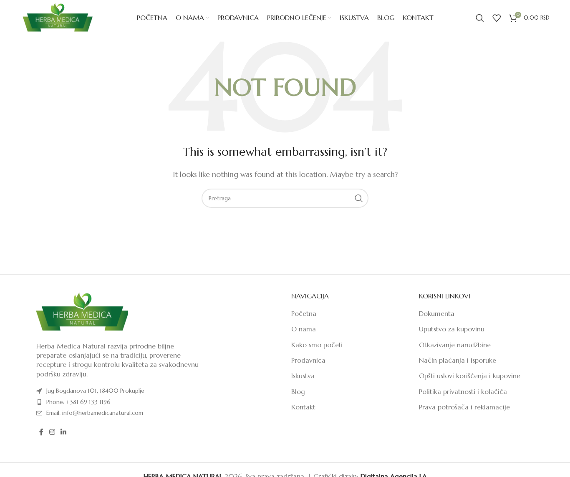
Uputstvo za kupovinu (451, 329)
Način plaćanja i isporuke (457, 360)
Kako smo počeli (316, 345)
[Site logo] (57, 17)
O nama (303, 329)
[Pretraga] (480, 18)
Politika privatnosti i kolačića (463, 391)
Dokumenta (436, 313)
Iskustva (303, 375)
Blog (298, 391)
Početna (303, 313)
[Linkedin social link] (63, 432)
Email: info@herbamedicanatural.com (94, 412)
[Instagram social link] (52, 432)
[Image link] (82, 311)
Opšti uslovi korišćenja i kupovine (469, 375)
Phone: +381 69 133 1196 (78, 402)
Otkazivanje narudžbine (455, 345)
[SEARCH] (358, 198)
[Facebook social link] (41, 432)
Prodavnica (308, 360)
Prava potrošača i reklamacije (464, 407)
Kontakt (303, 407)
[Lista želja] (496, 18)
